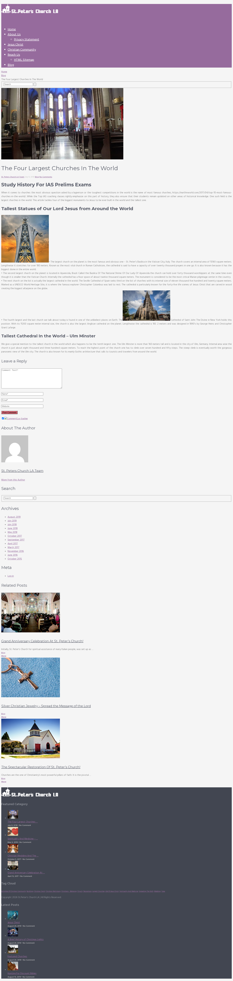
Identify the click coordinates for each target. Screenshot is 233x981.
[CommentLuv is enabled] (16, 419)
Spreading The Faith (146, 891)
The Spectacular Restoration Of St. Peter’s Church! (40, 767)
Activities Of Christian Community (13, 891)
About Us (14, 34)
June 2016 (13, 555)
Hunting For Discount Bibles (22, 973)
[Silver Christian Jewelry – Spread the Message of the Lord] (116, 678)
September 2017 (16, 540)
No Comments (45, 177)
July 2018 (12, 525)
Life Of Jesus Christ (112, 891)
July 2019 (12, 521)
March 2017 (13, 547)
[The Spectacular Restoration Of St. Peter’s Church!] (116, 739)
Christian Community (22, 49)
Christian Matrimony (53, 891)
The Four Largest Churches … (23, 822)
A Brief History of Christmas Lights (26, 940)
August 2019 (14, 517)
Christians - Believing (69, 891)
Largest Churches (98, 891)
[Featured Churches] (120, 950)
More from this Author (13, 480)
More (3, 656)
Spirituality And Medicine (128, 891)
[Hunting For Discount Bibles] (120, 967)
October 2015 (15, 559)
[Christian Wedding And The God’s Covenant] (120, 849)
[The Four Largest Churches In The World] (120, 815)
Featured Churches (17, 956)
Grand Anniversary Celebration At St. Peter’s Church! (42, 641)
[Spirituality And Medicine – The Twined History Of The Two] (120, 832)
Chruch (80, 891)
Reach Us (14, 54)
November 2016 (16, 551)
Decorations (87, 891)
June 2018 (13, 528)
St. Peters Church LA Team (12, 177)
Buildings (30, 891)
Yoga (163, 891)
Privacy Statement (26, 39)
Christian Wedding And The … (23, 856)
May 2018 (12, 532)
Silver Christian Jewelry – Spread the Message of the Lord (46, 706)
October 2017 (15, 536)
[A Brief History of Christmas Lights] (120, 933)
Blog (11, 65)
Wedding (157, 891)
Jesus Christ (15, 44)
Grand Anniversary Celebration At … (26, 873)
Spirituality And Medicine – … (23, 839)
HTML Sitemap (24, 59)
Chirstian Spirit (39, 891)
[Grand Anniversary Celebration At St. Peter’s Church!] (116, 613)
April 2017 (13, 544)
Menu (4, 20)
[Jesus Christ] (120, 916)
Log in (11, 576)
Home (12, 29)
